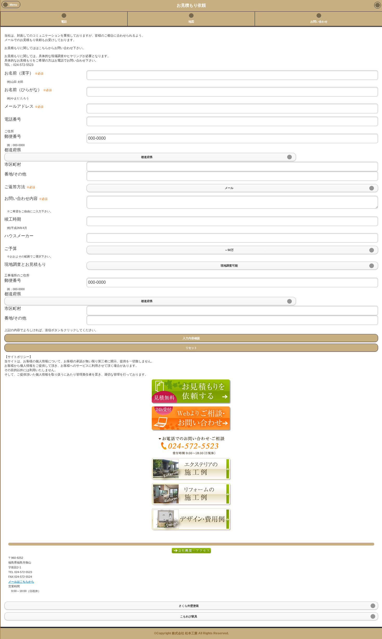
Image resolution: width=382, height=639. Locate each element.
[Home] (377, 5)
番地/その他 (15, 174)
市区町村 (12, 164)
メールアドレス (23, 106)
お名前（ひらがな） (28, 89)
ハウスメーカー (19, 236)
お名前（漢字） (23, 73)
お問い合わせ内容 (26, 198)
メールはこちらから (21, 581)
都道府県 (12, 150)
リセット (191, 347)
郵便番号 (12, 136)
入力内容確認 (191, 338)
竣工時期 (12, 219)
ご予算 (10, 248)
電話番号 (12, 119)
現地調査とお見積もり (25, 264)
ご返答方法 (19, 187)
